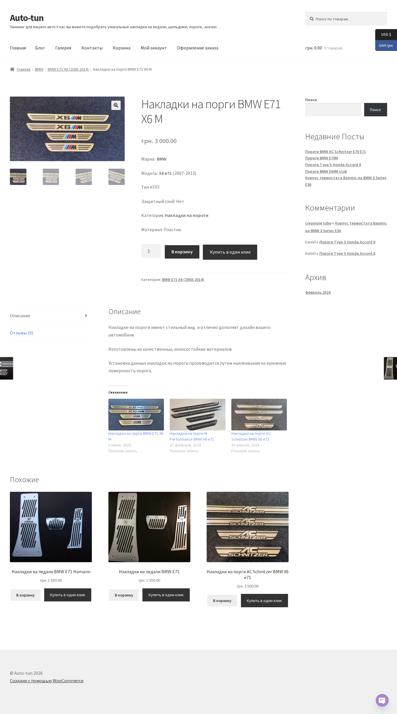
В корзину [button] (25, 595)
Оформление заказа (197, 48)
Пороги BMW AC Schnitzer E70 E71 (335, 151)
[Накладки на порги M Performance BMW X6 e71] (197, 414)
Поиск (311, 99)
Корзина (121, 48)
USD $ (383, 34)
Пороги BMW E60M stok (326, 171)
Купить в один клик (230, 252)
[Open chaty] (382, 700)
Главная (18, 48)
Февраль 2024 (317, 292)
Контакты (92, 48)
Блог (40, 48)
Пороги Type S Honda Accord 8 (333, 164)
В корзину (182, 251)
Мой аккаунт (154, 48)
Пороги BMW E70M (321, 158)
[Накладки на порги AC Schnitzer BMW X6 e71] (259, 414)
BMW (39, 69)
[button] (116, 105)
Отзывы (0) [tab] (21, 333)
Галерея (63, 48)
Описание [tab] (20, 315)
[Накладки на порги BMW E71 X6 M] (136, 414)
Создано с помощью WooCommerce (46, 680)
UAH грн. (384, 45)
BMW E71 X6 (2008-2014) (68, 69)
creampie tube (318, 223)
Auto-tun (27, 18)
